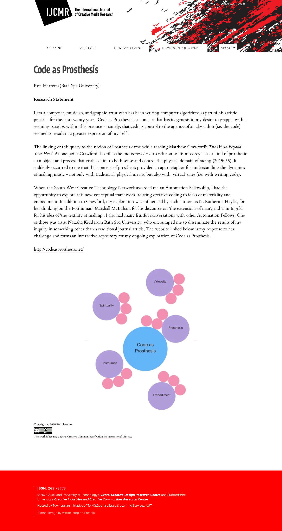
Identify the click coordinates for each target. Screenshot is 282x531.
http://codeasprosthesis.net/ (59, 249)
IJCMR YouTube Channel (182, 48)
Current (54, 48)
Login (241, 3)
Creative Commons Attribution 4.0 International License (99, 437)
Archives (87, 48)
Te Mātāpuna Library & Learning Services (116, 505)
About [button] (226, 48)
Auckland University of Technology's (104, 495)
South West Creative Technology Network (95, 188)
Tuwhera (59, 505)
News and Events (128, 48)
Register (229, 3)
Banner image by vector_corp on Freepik (66, 512)
